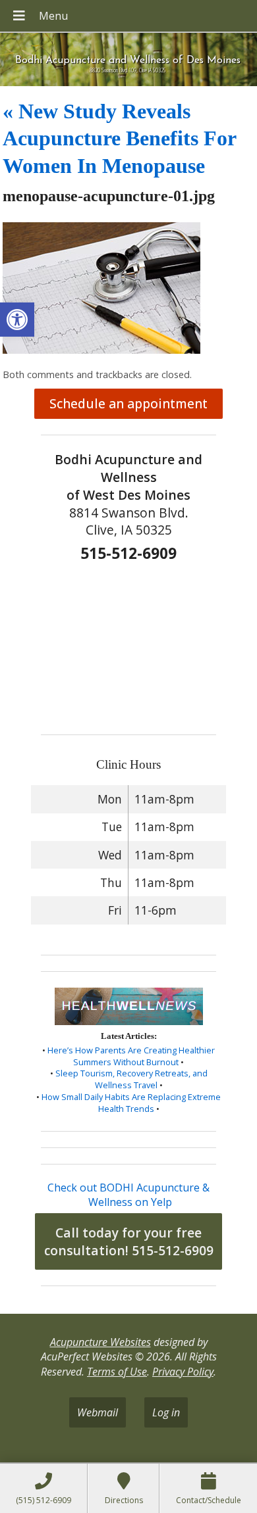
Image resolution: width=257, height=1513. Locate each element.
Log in (166, 1412)
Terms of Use (117, 1371)
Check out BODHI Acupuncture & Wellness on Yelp (128, 1194)
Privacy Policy (183, 1371)
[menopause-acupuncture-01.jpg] (101, 350)
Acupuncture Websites (100, 1342)
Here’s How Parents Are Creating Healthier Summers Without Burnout (131, 1056)
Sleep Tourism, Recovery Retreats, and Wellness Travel (131, 1079)
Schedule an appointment (128, 403)
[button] (17, 319)
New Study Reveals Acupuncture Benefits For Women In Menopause (119, 138)
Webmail (97, 1412)
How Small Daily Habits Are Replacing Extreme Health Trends (131, 1103)
